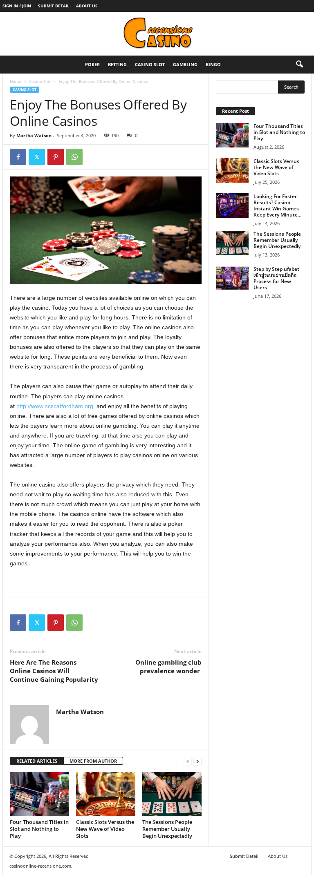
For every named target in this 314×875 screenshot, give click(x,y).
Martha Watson (34, 135)
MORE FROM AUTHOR (93, 761)
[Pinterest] (55, 157)
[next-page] (197, 761)
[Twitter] (37, 157)
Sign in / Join (16, 6)
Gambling (185, 64)
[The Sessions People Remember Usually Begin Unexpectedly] (172, 794)
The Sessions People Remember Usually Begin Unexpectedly (167, 828)
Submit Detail (54, 6)
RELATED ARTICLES (36, 761)
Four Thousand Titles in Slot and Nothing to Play (39, 828)
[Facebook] (18, 157)
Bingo (213, 64)
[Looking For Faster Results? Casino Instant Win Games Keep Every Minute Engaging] (232, 205)
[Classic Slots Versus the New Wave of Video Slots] (105, 794)
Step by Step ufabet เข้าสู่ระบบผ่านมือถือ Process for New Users (276, 278)
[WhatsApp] (74, 157)
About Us (87, 6)
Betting (117, 64)
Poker (92, 64)
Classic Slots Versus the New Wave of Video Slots (105, 828)
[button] (299, 65)
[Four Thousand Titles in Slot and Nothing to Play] (39, 794)
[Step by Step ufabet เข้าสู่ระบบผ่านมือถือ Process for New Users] (232, 278)
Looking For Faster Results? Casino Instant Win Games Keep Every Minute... (277, 205)
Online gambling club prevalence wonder (168, 666)
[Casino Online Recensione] (157, 34)
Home (15, 81)
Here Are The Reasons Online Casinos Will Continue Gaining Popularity (54, 670)
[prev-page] (188, 761)
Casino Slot (150, 64)
